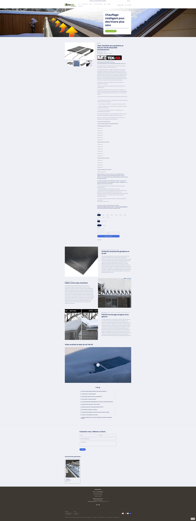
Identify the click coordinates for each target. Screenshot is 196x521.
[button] (91, 4)
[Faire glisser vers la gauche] (66, 63)
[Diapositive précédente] (96, 38)
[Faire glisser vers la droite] (93, 63)
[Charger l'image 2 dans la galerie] (83, 63)
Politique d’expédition (116, 517)
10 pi (103, 215)
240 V (104, 225)
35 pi (125, 215)
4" (99, 221)
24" (106, 221)
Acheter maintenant (108, 236)
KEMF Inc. (68, 517)
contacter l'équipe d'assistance (121, 206)
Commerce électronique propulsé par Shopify (76, 517)
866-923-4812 (100, 498)
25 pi (116, 215)
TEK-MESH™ (68, 479)
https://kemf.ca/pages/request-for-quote (105, 206)
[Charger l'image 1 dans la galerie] (70, 63)
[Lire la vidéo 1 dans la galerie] (76, 63)
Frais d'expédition (100, 53)
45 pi (104, 217)
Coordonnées (94, 517)
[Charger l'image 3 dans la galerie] (89, 63)
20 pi (112, 215)
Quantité (98, 227)
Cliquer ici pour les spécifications (103, 121)
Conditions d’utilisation (109, 517)
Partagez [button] (99, 239)
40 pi (99, 217)
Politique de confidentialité (87, 517)
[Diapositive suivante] (100, 38)
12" (103, 221)
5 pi (99, 215)
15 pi (108, 215)
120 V (99, 225)
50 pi (108, 217)
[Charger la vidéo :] (98, 365)
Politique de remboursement (101, 517)
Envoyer (82, 449)
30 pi (121, 215)
